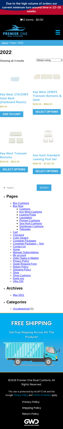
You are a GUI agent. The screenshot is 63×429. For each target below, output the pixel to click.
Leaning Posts (27, 214)
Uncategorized (21, 308)
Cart (15, 232)
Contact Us (19, 246)
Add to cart (12, 114)
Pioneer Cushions (29, 220)
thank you (18, 278)
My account (19, 255)
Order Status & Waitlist (26, 258)
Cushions (24, 209)
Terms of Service (42, 395)
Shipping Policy (22, 269)
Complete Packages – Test (28, 243)
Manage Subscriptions (26, 252)
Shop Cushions (22, 275)
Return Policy (20, 266)
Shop (16, 272)
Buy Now (18, 206)
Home (5, 43)
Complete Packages (24, 240)
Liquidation (25, 217)
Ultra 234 (18, 281)
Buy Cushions (21, 203)
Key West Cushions (30, 211)
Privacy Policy (21, 261)
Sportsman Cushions (31, 226)
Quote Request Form (25, 264)
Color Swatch (20, 238)
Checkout (18, 235)
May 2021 (18, 295)
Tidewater (25, 229)
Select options (46, 111)
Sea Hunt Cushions (30, 223)
